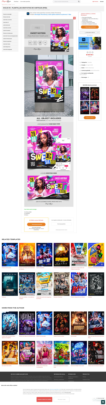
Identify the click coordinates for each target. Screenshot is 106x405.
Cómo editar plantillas (25, 1)
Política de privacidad (70, 393)
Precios (84, 376)
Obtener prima (89, 117)
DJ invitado (73, 336)
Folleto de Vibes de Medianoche (27, 336)
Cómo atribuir (83, 74)
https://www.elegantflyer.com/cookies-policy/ (31, 393)
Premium (96, 1)
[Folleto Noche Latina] (94, 93)
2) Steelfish (27, 213)
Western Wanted (58, 297)
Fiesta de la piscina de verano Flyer (61, 366)
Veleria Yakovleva (89, 67)
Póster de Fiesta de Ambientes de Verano (27, 268)
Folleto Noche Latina (59, 336)
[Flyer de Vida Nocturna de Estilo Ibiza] (84, 107)
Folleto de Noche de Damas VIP (27, 365)
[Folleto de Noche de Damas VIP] (94, 107)
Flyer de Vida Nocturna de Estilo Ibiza (96, 337)
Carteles (89, 62)
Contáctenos (71, 381)
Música (90, 297)
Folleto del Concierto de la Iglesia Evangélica (8, 337)
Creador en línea (86, 379)
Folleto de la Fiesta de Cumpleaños (41, 366)
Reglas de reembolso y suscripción (73, 377)
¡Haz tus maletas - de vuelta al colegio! (26, 298)
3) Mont (26, 215)
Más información (95, 70)
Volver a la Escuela (6, 267)
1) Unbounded (27, 212)
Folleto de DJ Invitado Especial (95, 365)
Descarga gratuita (61, 223)
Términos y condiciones (59, 379)
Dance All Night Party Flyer (77, 365)
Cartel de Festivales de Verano (95, 267)
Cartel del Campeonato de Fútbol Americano (77, 268)
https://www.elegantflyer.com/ (55, 389)
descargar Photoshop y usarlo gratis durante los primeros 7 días (52, 14)
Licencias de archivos (58, 376)
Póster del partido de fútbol (78, 297)
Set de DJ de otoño (6, 365)
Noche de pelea (40, 267)
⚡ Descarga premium (36, 224)
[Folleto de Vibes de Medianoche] (84, 93)
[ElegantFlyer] (6, 1)
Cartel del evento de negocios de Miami (43, 298)
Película (4, 297)
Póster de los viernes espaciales (62, 267)
